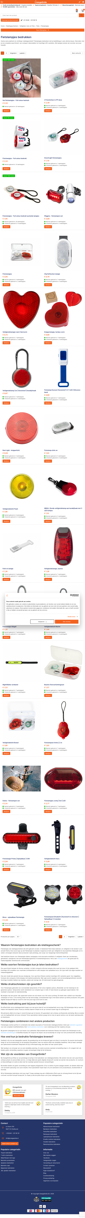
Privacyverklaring (48, 1178)
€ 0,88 (46, 395)
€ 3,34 (5, 920)
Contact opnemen (49, 1165)
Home (3, 26)
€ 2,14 (5, 804)
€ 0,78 (46, 277)
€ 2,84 (5, 861)
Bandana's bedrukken (50, 1129)
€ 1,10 (46, 513)
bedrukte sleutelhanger (8, 1032)
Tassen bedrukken (6, 1153)
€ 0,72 (5, 335)
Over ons (46, 1153)
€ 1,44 (46, 629)
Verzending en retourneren (51, 1163)
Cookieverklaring (48, 1175)
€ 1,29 (46, 571)
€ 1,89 (5, 745)
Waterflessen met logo (8, 1158)
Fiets (37, 26)
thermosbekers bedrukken (35, 1027)
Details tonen (71, 616)
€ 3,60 (46, 219)
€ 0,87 (5, 393)
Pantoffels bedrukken (50, 1131)
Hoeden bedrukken (49, 1142)
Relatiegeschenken (12, 26)
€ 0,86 (46, 335)
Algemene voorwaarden (50, 1181)
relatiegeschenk (62, 958)
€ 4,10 (46, 922)
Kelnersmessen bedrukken (51, 1126)
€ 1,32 (5, 629)
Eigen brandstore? (49, 1170)
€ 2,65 (5, 277)
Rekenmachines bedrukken (51, 1144)
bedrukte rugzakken (76, 1025)
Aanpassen (41, 621)
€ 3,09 (46, 861)
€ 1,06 (5, 512)
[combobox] (40, 15)
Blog (44, 1173)
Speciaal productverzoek (10, 20)
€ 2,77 (46, 804)
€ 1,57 (46, 687)
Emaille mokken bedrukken (51, 1139)
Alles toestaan (66, 621)
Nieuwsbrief (47, 1168)
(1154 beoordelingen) (19, 1092)
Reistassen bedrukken (50, 1134)
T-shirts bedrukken (7, 1155)
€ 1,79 (46, 161)
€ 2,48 (46, 103)
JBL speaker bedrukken (8, 1170)
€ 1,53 (5, 687)
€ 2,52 (5, 103)
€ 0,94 (5, 453)
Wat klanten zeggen (49, 1155)
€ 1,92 (46, 745)
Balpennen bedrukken (7, 1168)
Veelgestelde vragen (49, 1160)
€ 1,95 (5, 219)
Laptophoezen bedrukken (51, 1136)
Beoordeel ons (18, 1095)
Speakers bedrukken (7, 1163)
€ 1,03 (46, 453)
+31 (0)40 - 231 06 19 (30, 20)
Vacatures (46, 1158)
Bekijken (6, 111)
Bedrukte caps (5, 1165)
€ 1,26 (5, 571)
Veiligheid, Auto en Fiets (27, 26)
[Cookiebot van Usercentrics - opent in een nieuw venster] (71, 595)
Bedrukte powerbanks (8, 1160)
